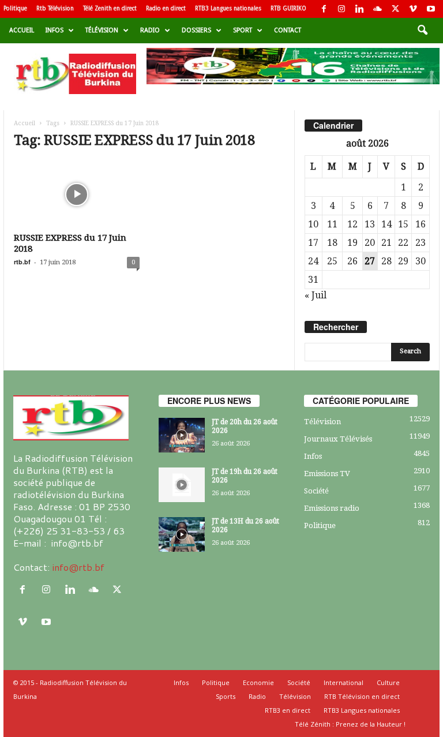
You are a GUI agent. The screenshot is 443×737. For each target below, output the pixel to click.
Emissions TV (327, 473)
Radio (150, 30)
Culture (388, 682)
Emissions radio (331, 508)
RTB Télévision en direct (362, 696)
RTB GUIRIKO (288, 8)
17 (313, 242)
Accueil (21, 30)
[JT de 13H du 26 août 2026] (182, 534)
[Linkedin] (359, 9)
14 (386, 224)
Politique (15, 8)
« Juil (315, 295)
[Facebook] (324, 9)
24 (313, 261)
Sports (225, 696)
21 (386, 242)
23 (420, 242)
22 (403, 242)
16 (420, 224)
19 (352, 242)
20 (370, 242)
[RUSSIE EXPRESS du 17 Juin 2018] (77, 194)
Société (316, 491)
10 (313, 224)
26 (352, 261)
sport (242, 30)
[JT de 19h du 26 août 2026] (182, 484)
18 (332, 242)
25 (332, 261)
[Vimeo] (413, 9)
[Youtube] (431, 9)
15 (403, 224)
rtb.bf (22, 261)
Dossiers (196, 30)
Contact (287, 30)
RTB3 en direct (287, 710)
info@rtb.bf (78, 567)
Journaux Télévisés (338, 439)
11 (332, 224)
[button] (422, 30)
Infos (54, 30)
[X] (395, 9)
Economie (258, 682)
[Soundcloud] (377, 9)
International (343, 682)
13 (370, 224)
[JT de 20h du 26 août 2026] (182, 435)
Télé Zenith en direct (110, 8)
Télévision (101, 30)
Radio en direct (166, 8)
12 (352, 224)
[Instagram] (341, 9)
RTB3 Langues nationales (228, 8)
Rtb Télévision (55, 8)
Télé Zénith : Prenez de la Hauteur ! (350, 724)
